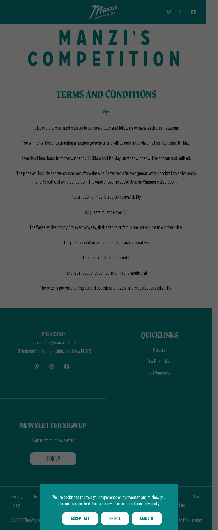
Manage (147, 518)
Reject (114, 518)
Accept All (80, 518)
